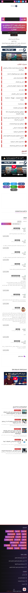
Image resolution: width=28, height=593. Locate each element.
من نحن (23, 575)
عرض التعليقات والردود (6, 224)
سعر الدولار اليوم (14, 542)
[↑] (14, 590)
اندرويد (17, 531)
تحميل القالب (24, 153)
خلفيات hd (17, 540)
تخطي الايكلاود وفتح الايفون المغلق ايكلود (17, 561)
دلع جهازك (23, 542)
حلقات (23, 540)
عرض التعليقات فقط (16, 224)
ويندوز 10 (13, 545)
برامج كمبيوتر (10, 534)
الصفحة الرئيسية (14, 32)
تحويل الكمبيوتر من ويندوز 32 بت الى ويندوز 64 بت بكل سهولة (11, 422)
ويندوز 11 (6, 545)
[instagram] (15, 1)
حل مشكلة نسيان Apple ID (20, 564)
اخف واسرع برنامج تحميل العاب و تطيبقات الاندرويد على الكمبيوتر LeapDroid (12, 412)
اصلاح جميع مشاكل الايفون (20, 558)
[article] (14, 198)
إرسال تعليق (5, 236)
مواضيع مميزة (22, 545)
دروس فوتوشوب (8, 540)
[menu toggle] (26, 1)
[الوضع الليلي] (24, 589)
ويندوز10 (23, 548)
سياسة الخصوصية (21, 581)
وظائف (18, 329)
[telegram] (23, 1)
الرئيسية (22, 19)
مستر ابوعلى (9, 591)
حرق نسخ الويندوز (9, 537)
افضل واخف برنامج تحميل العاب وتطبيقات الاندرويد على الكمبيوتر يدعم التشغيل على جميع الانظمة (11, 432)
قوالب (9, 32)
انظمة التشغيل (9, 531)
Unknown (17, 240)
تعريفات (17, 537)
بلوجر (24, 537)
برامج (18, 534)
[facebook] (17, 1)
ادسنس (23, 531)
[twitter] (19, 1)
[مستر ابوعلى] (14, 6)
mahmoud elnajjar (15, 276)
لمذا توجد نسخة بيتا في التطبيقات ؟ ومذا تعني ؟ (12, 442)
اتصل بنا (23, 584)
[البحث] (2, 1)
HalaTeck (17, 307)
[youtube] (21, 1)
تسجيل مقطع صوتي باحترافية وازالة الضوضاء (11, 451)
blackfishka (17, 341)
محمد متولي (16, 294)
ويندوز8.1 (9, 548)
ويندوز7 (16, 548)
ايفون (23, 534)
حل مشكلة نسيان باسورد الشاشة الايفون (17, 567)
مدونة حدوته (16, 228)
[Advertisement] (17, 395)
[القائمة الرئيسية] (3, 19)
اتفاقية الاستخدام (21, 578)
